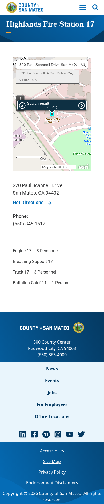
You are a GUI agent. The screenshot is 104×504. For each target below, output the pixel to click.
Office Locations (52, 416)
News (52, 368)
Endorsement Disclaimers (52, 483)
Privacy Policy (52, 472)
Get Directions (28, 202)
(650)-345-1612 (29, 223)
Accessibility (52, 451)
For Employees (52, 404)
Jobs (52, 392)
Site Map (52, 461)
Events (52, 380)
